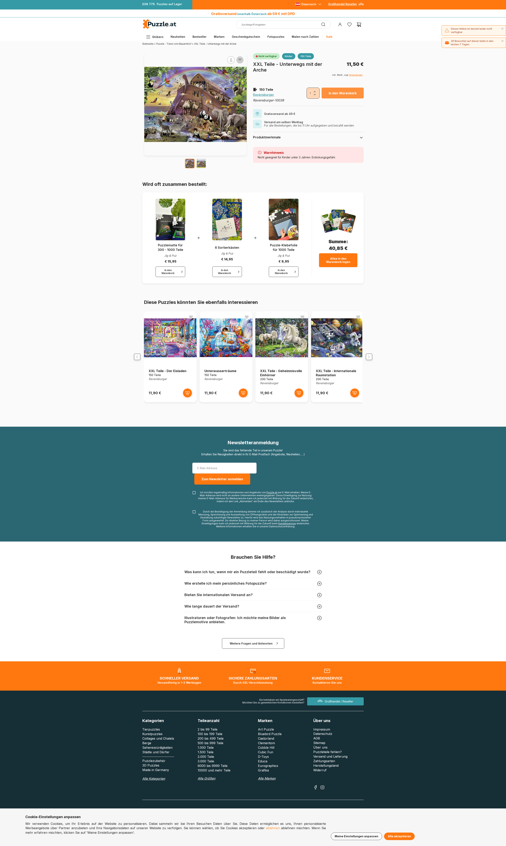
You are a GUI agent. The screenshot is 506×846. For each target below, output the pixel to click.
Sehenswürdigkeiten (157, 748)
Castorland (266, 738)
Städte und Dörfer (156, 752)
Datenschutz (322, 734)
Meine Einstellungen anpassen (356, 836)
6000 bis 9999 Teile (213, 766)
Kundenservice (287, 523)
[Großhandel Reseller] (361, 5)
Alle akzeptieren (399, 836)
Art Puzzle (266, 729)
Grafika (263, 770)
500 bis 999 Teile (210, 743)
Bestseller (200, 36)
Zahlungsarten (324, 761)
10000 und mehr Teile (214, 770)
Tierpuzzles (151, 729)
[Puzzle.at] (159, 28)
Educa (262, 761)
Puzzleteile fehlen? (327, 752)
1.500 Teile (205, 752)
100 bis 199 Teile (210, 734)
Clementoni (266, 743)
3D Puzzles (150, 765)
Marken (219, 36)
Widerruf (320, 770)
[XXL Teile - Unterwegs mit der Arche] (189, 163)
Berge (146, 743)
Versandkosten (356, 75)
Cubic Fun (265, 752)
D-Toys (263, 757)
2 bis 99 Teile (207, 729)
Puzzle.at (271, 492)
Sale (329, 36)
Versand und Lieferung (330, 756)
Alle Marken (267, 778)
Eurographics (268, 766)
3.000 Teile (206, 761)
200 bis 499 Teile (211, 738)
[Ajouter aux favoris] (240, 59)
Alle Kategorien (153, 779)
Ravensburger (263, 95)
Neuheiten (178, 36)
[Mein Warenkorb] (359, 24)
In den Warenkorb (343, 93)
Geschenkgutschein (246, 36)
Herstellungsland (326, 766)
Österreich (308, 4)
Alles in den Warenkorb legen (338, 260)
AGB (316, 738)
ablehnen (273, 828)
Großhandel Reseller (342, 4)
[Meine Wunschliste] (349, 24)
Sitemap (319, 743)
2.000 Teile (206, 757)
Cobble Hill (266, 748)
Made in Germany (155, 770)
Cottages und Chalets (158, 738)
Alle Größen (206, 778)
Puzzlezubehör (153, 761)
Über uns (320, 747)
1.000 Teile (206, 748)
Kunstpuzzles (152, 734)
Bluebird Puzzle (270, 734)
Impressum (321, 729)
